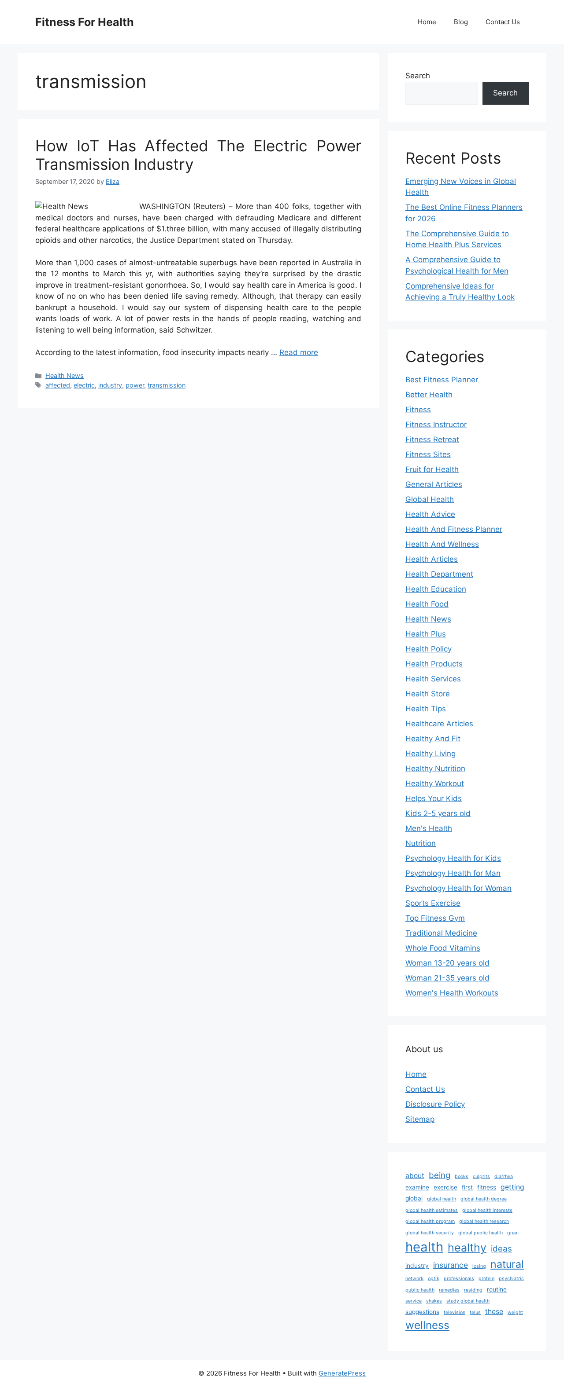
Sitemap (419, 1119)
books (461, 1176)
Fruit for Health (432, 469)
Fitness (418, 409)
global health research (484, 1221)
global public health (480, 1233)
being (439, 1175)
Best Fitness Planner (441, 379)
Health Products (434, 663)
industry (110, 385)
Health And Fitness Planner (453, 529)
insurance (450, 1265)
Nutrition (420, 843)
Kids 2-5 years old (438, 813)
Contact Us (503, 22)
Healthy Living (430, 753)
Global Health (429, 499)
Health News (64, 375)
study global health (468, 1301)
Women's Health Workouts (451, 992)
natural (507, 1264)
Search (417, 75)
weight (515, 1312)
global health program (430, 1221)
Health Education (435, 589)
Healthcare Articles (439, 723)
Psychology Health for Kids (453, 858)
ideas (501, 1249)
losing (479, 1266)
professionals (459, 1278)
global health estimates (431, 1210)
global (414, 1198)
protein (486, 1278)
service (413, 1301)
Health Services (433, 678)
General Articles (433, 484)
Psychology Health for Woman (458, 888)
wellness (427, 1325)
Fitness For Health (84, 22)
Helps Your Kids (433, 798)
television (454, 1312)
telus (475, 1312)
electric (84, 385)
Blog (461, 22)
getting (512, 1187)
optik (433, 1278)
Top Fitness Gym (435, 918)
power (135, 385)
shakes (434, 1301)
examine (417, 1187)
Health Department (439, 574)
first (467, 1187)
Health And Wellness (442, 544)
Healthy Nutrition (435, 768)
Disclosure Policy (435, 1104)
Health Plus (425, 633)
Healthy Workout (434, 783)
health (424, 1247)
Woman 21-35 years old (447, 977)
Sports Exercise (432, 903)
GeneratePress (342, 1373)
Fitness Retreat (432, 439)
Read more (298, 352)
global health (441, 1199)
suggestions (422, 1311)
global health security (429, 1233)
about (414, 1175)
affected (57, 385)
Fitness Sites (428, 454)
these (494, 1311)
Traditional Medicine (441, 933)
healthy (467, 1247)
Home (427, 22)
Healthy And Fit (432, 738)
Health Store (427, 693)
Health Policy (428, 648)
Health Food (427, 604)
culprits (481, 1176)
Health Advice (430, 514)
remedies (449, 1290)
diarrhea (503, 1176)
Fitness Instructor (436, 424)
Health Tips (425, 708)
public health (419, 1290)
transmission (167, 385)
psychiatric (511, 1278)
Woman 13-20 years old (447, 963)
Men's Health (428, 828)
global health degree (483, 1199)
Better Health (429, 394)
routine (497, 1289)
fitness (486, 1187)
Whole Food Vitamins (442, 948)
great (513, 1233)
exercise (445, 1187)
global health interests (487, 1210)
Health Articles (431, 559)
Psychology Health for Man (453, 873)
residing (473, 1290)
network (414, 1278)
